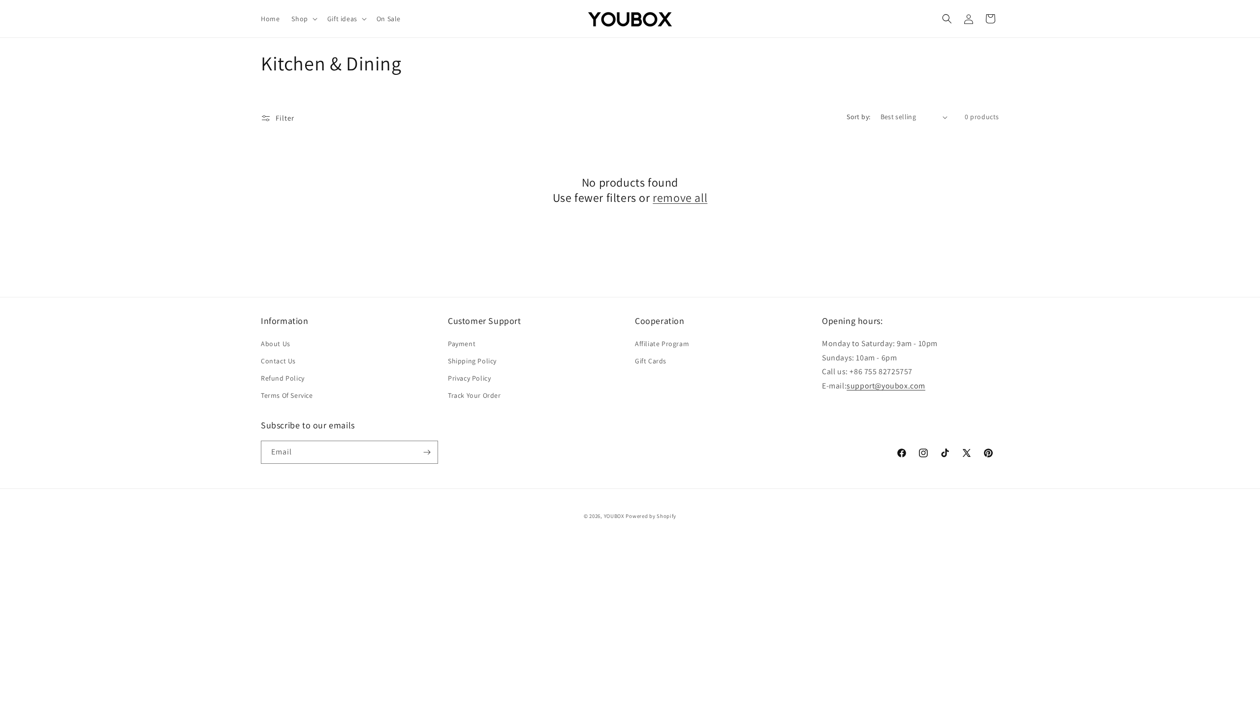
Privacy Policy (469, 378)
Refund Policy (283, 378)
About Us (275, 343)
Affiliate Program (662, 343)
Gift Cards (650, 360)
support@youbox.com (886, 386)
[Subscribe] (427, 452)
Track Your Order (474, 395)
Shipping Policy (472, 360)
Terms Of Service (287, 395)
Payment (461, 343)
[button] (303, 18)
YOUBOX (614, 516)
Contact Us (278, 360)
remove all (680, 197)
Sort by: (858, 116)
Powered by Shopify (651, 516)
